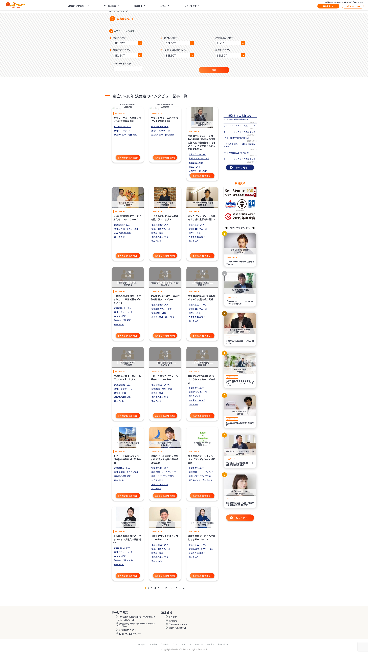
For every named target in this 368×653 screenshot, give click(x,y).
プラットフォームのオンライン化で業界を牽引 (127, 119)
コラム (163, 5)
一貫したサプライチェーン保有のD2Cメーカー (164, 377)
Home (112, 11)
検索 (214, 69)
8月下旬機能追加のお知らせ (236, 152)
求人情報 (153, 644)
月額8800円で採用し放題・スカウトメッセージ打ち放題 (202, 379)
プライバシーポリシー (181, 644)
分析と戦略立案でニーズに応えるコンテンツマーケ (127, 217)
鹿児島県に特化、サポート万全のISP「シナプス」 (127, 377)
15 (175, 588)
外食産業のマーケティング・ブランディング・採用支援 (201, 459)
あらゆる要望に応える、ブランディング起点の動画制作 (127, 539)
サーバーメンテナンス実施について (240, 125)
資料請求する (328, 6)
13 (165, 588)
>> (184, 588)
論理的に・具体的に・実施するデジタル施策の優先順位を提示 (164, 459)
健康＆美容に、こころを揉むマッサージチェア (201, 537)
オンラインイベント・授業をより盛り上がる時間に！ (201, 217)
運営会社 (142, 644)
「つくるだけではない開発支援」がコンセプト (164, 217)
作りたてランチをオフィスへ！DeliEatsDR (164, 537)
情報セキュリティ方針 (205, 644)
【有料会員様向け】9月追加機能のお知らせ (239, 145)
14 (170, 588)
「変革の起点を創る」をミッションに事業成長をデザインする (127, 299)
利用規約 (164, 644)
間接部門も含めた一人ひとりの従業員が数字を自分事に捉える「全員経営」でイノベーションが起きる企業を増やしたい (201, 142)
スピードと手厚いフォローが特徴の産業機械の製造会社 (127, 459)
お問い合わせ (190, 5)
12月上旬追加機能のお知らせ (237, 137)
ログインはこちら (353, 6)
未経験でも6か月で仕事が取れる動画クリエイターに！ (165, 297)
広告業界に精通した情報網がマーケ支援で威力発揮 (201, 297)
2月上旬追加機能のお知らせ (236, 119)
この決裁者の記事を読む (128, 157)
